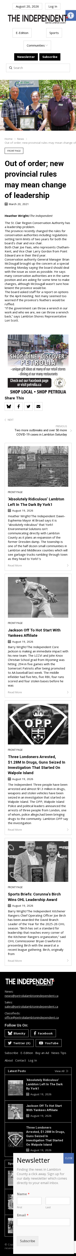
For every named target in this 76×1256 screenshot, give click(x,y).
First (19, 1207)
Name (23, 1194)
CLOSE (68, 1158)
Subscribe (27, 1241)
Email (23, 1215)
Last (48, 1207)
